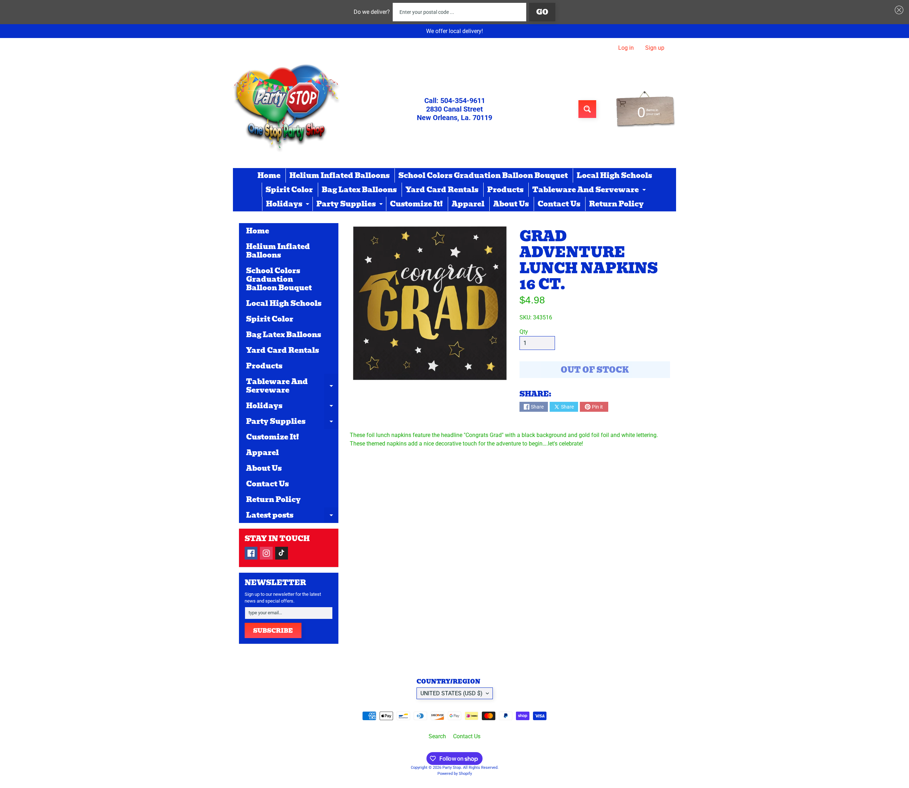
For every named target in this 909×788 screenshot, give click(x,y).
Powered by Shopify (454, 773)
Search (437, 736)
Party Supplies (350, 204)
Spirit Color (289, 189)
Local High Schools (614, 175)
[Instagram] (266, 553)
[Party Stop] (286, 109)
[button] (897, 10)
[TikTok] (281, 553)
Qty (523, 331)
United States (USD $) (451, 693)
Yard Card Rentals (441, 189)
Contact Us (559, 204)
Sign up (654, 48)
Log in (626, 48)
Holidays (288, 204)
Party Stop (451, 767)
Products (505, 189)
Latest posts (292, 516)
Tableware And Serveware (590, 190)
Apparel (468, 204)
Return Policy (616, 204)
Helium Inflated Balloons (339, 175)
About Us (511, 204)
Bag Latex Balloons (359, 189)
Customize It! (416, 204)
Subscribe (273, 630)
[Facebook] (251, 553)
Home (269, 175)
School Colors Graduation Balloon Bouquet (483, 175)
